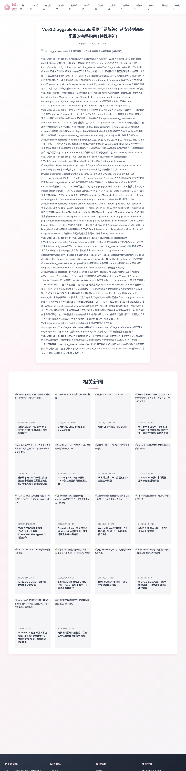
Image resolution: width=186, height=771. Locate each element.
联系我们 (177, 7)
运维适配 (125, 7)
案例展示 (138, 7)
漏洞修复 (60, 7)
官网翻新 (47, 7)
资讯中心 (151, 7)
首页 (22, 7)
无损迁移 (34, 7)
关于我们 (164, 7)
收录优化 (86, 7)
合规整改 (112, 7)
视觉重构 (73, 7)
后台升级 (99, 7)
